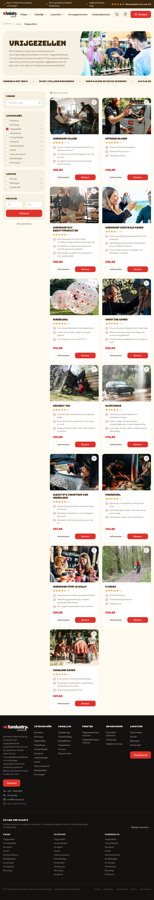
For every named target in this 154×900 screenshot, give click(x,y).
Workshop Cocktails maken (124, 227)
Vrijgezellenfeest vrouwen (90, 734)
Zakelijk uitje (64, 732)
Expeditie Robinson (111, 734)
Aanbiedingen (41, 757)
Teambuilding (65, 736)
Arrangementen (78, 14)
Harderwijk (135, 745)
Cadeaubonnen (101, 14)
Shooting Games (116, 319)
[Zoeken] (117, 14)
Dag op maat (64, 753)
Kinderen (38, 732)
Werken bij (108, 889)
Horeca (62, 749)
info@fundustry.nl (15, 799)
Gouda (133, 736)
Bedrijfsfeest (64, 741)
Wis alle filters (24, 223)
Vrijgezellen (40, 741)
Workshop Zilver (65, 138)
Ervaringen (39, 774)
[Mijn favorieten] (125, 14)
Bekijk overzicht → (141, 827)
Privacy (134, 889)
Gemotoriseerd (41, 766)
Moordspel (112, 494)
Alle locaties (136, 732)
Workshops (39, 745)
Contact (12, 783)
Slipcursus (113, 405)
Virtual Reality (41, 749)
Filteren (24, 213)
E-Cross (110, 586)
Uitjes (23, 14)
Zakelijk (39, 14)
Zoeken (10, 96)
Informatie (63, 177)
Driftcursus (111, 739)
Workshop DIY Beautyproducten (65, 229)
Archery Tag (61, 405)
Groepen (38, 753)
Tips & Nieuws (122, 889)
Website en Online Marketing (67, 889)
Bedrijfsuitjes (40, 770)
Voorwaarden (145, 889)
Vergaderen (64, 745)
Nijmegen (135, 741)
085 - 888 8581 (14, 791)
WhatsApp (12, 795)
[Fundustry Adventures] (10, 14)
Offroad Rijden (116, 138)
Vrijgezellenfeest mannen (90, 741)
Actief (37, 761)
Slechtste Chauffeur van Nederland (70, 496)
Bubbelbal (60, 319)
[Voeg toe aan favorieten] (94, 102)
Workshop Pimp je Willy (69, 586)
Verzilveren (140, 754)
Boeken (142, 14)
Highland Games (64, 670)
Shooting (38, 736)
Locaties (56, 14)
